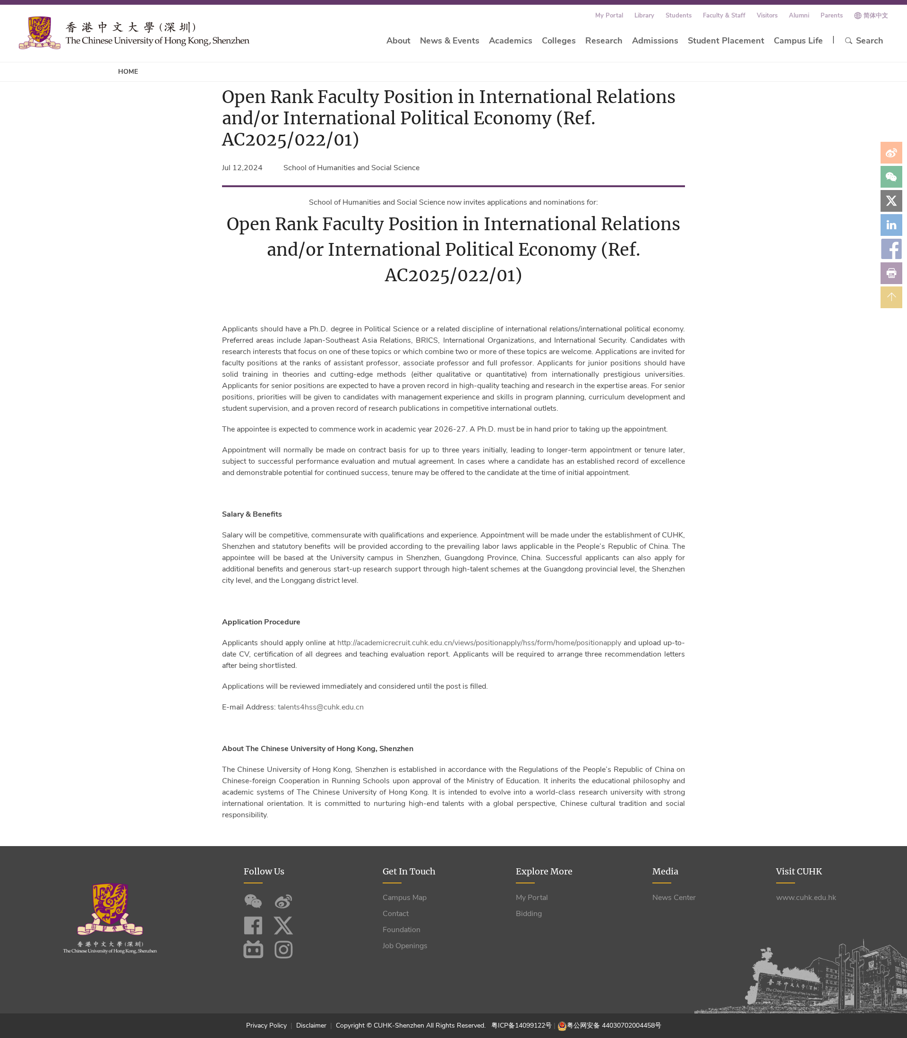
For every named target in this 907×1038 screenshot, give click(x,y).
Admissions (655, 40)
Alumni (799, 15)
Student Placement (726, 40)
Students (679, 15)
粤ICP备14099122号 (521, 1025)
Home (128, 71)
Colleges (559, 40)
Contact (396, 913)
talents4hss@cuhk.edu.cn (321, 707)
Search (869, 40)
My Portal (609, 15)
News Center (674, 897)
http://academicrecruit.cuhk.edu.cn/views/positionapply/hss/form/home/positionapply (479, 643)
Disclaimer (311, 1025)
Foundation (401, 930)
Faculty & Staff (724, 15)
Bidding (529, 913)
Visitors (767, 15)
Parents (832, 15)
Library (644, 15)
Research (604, 40)
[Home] (134, 32)
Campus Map (405, 897)
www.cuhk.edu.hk (806, 897)
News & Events (449, 40)
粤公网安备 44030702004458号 (614, 1025)
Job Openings (405, 946)
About (398, 40)
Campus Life (798, 40)
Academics (510, 40)
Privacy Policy (267, 1025)
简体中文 (876, 15)
